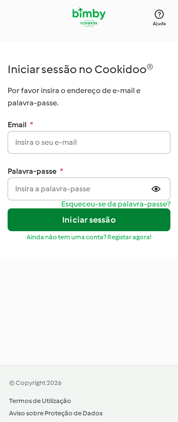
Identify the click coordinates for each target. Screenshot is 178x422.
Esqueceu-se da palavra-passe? (115, 204)
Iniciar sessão (89, 220)
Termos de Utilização (40, 401)
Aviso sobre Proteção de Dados (56, 413)
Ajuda (159, 23)
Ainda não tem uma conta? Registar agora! (89, 237)
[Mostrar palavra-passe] (157, 189)
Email (20, 124)
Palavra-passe (35, 171)
